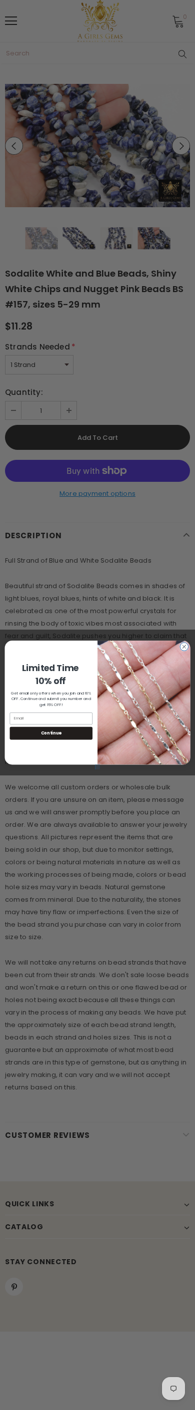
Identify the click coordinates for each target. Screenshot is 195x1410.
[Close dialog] (184, 647)
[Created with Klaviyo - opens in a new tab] (97, 766)
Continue (51, 733)
